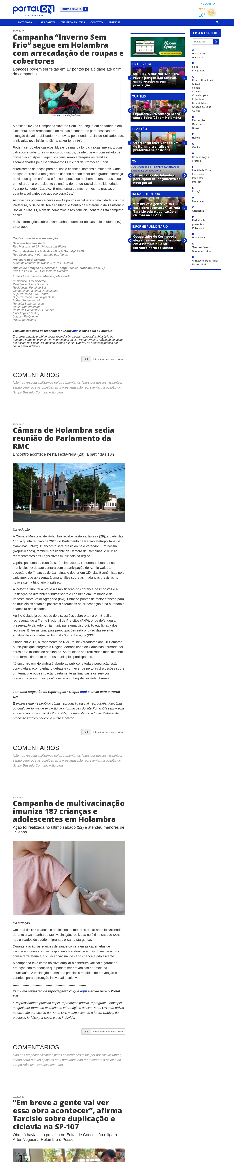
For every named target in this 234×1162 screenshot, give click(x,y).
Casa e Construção (203, 80)
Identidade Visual (202, 170)
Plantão (139, 128)
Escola (196, 137)
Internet (196, 181)
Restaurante (199, 237)
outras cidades (74, 9)
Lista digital (47, 22)
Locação (197, 191)
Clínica (196, 83)
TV (134, 161)
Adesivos (197, 57)
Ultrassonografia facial (205, 260)
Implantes (197, 177)
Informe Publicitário (150, 226)
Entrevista (141, 64)
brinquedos (198, 70)
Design (196, 127)
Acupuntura (198, 53)
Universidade (199, 264)
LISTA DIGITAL (205, 33)
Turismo (139, 96)
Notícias (24, 22)
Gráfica (196, 147)
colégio (196, 87)
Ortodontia (198, 210)
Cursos (196, 110)
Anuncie (114, 22)
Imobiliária (198, 174)
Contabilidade (200, 103)
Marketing (198, 201)
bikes (195, 66)
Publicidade (198, 228)
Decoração (198, 120)
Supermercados (201, 250)
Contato (96, 22)
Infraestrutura (146, 194)
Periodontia (198, 220)
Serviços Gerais (201, 247)
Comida (196, 91)
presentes (198, 224)
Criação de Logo (201, 106)
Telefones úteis (73, 22)
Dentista (197, 124)
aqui (75, 330)
